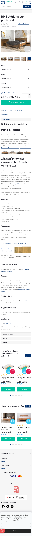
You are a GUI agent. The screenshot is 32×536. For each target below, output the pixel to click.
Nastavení (16, 525)
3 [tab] (13, 395)
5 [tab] (16, 395)
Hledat (27, 6)
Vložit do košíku (17, 102)
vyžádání (25, 301)
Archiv (3, 461)
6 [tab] (18, 395)
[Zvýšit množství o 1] (29, 95)
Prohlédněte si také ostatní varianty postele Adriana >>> (16, 148)
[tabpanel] (8, 376)
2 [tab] (12, 395)
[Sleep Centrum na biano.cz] (16, 489)
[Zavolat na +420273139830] (19, 2)
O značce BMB (8, 323)
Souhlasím (16, 531)
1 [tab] (10, 395)
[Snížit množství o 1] (29, 97)
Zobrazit (8, 389)
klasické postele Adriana (17, 184)
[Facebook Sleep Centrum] (3, 506)
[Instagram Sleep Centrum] (12, 506)
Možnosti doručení (9, 93)
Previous (26, 355)
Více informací (18, 521)
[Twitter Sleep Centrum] (7, 506)
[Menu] (29, 2)
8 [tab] (21, 395)
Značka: (4, 114)
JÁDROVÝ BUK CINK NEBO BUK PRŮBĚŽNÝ (16, 244)
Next (29, 355)
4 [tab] (15, 395)
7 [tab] (19, 395)
